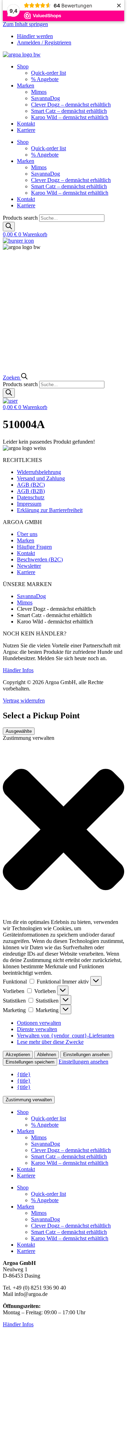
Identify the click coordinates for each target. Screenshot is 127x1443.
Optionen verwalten (39, 1023)
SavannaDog (45, 98)
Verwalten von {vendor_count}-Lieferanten (65, 1036)
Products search (21, 218)
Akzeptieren (18, 1054)
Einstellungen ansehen (86, 1054)
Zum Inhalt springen (25, 24)
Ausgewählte (19, 731)
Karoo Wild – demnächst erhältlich (69, 117)
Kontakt (26, 124)
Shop (23, 66)
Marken (25, 86)
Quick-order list (48, 73)
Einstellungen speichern (30, 1062)
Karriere (26, 130)
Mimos (39, 92)
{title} (24, 1074)
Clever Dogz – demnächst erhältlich (71, 105)
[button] (63, 830)
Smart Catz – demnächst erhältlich (69, 111)
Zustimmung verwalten (29, 1099)
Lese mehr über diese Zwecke (50, 1042)
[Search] (9, 226)
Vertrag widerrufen (24, 701)
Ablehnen (46, 1054)
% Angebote (45, 79)
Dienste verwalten (37, 1029)
